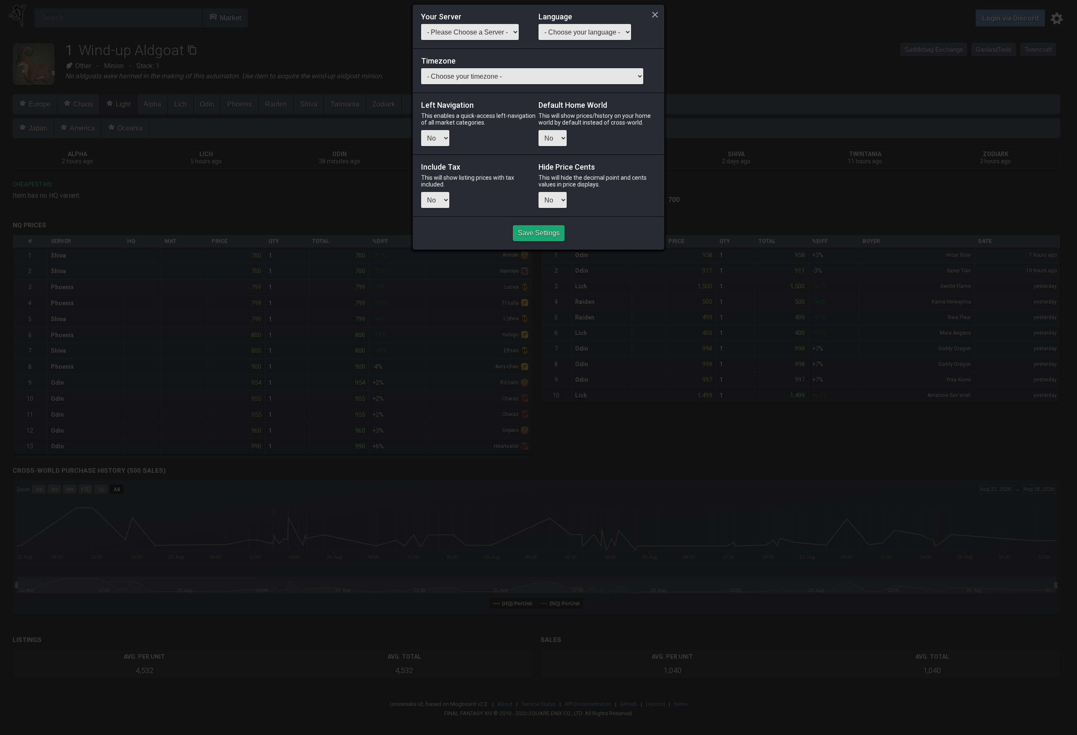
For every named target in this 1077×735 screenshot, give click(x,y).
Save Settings (539, 233)
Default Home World (572, 105)
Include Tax (440, 167)
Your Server (441, 17)
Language (555, 17)
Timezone (438, 61)
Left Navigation (447, 105)
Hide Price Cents (566, 167)
